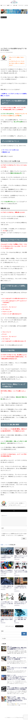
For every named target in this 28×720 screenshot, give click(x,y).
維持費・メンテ (9, 5)
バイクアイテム (20, 5)
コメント (4, 515)
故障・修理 (15, 5)
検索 (2, 631)
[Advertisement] (14, 33)
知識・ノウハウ (3, 5)
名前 (2, 528)
